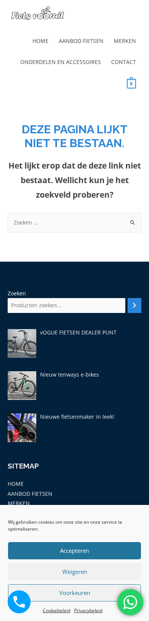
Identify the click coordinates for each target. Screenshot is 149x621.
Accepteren (74, 550)
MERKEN (125, 40)
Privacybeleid (88, 610)
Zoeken (17, 293)
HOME (40, 40)
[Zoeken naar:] (74, 222)
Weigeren (74, 571)
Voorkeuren (74, 592)
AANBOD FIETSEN (81, 40)
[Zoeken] (134, 305)
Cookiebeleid (56, 610)
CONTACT (123, 62)
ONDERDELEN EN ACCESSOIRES (60, 62)
